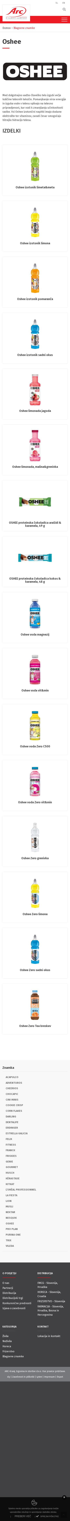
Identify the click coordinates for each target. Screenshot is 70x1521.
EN (63, 3)
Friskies (11, 1155)
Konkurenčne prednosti (16, 1303)
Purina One (13, 1234)
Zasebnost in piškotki (23, 1376)
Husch (10, 1172)
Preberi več (23, 1516)
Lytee (39, 1376)
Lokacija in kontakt (48, 1336)
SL (57, 3)
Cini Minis (12, 1099)
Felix (9, 1139)
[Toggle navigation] (63, 20)
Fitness (11, 1144)
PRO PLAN (12, 1229)
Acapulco (12, 1077)
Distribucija (9, 1293)
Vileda (10, 1245)
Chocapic (12, 1094)
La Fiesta (11, 1195)
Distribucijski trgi (12, 1298)
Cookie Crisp (14, 1105)
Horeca (6, 1346)
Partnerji (7, 1288)
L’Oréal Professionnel (21, 1189)
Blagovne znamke (13, 1356)
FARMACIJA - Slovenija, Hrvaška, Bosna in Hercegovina (50, 1310)
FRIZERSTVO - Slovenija (51, 1301)
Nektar (10, 1212)
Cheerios (12, 1088)
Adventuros (14, 1082)
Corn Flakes (14, 1110)
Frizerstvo (8, 1351)
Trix (8, 1240)
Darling (11, 1116)
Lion (9, 1201)
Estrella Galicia (17, 1133)
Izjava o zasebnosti (13, 1308)
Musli (9, 1206)
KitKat (10, 1184)
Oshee (10, 1223)
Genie (9, 1161)
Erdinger (12, 1127)
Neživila (7, 1341)
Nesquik (11, 1217)
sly (8, 1376)
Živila (5, 1336)
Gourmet (12, 1167)
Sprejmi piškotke (49, 1516)
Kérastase (13, 1178)
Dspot (60, 1376)
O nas (5, 1283)
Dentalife (12, 1122)
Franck (10, 1150)
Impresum (49, 1376)
